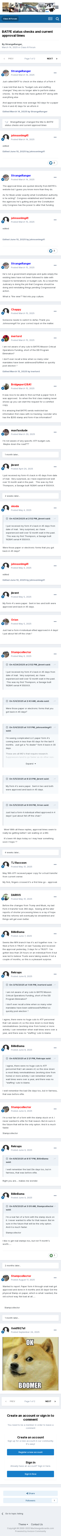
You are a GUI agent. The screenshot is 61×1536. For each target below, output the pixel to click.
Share (31, 1493)
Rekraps (16, 972)
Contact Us (37, 1524)
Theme (22, 1524)
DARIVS (16, 895)
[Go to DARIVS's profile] (6, 897)
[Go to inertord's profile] (6, 338)
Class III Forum (28, 47)
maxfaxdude (19, 430)
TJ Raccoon (19, 862)
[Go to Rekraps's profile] (6, 974)
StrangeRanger (13, 44)
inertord (41, 984)
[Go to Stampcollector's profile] (6, 654)
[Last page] (56, 58)
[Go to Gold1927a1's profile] (6, 1330)
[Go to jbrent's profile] (6, 467)
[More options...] (55, 73)
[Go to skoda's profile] (6, 508)
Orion (40, 805)
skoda (40, 701)
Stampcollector (45, 1206)
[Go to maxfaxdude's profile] (6, 432)
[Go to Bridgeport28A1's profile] (6, 386)
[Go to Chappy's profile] (6, 311)
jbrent (15, 465)
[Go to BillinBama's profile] (6, 934)
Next (50, 58)
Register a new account (30, 1452)
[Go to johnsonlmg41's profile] (6, 137)
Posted (22, 74)
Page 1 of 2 (30, 58)
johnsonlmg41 (43, 727)
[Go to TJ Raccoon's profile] (6, 865)
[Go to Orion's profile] (6, 622)
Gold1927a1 (18, 1328)
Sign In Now (30, 1474)
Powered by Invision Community (30, 1531)
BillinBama (17, 932)
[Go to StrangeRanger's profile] (6, 73)
